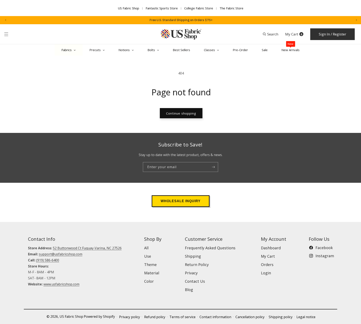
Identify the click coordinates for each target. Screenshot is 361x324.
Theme (150, 264)
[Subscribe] (213, 167)
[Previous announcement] (5, 20)
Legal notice (305, 317)
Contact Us (195, 281)
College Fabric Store (198, 8)
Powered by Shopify (99, 316)
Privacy (191, 272)
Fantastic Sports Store (162, 8)
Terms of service (182, 317)
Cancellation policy (249, 317)
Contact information (215, 317)
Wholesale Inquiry (181, 201)
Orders (267, 264)
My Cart (268, 256)
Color (149, 281)
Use (147, 256)
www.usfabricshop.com (61, 284)
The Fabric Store (231, 8)
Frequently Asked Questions (210, 247)
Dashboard (271, 247)
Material (151, 272)
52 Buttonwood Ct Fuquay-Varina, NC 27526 (87, 248)
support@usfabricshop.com (60, 254)
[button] (6, 34)
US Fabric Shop (128, 8)
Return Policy (197, 264)
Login (266, 272)
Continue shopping (181, 113)
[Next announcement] (356, 20)
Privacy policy (129, 317)
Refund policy (154, 317)
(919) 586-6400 (47, 260)
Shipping (193, 256)
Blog (189, 289)
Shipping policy (280, 317)
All (146, 247)
